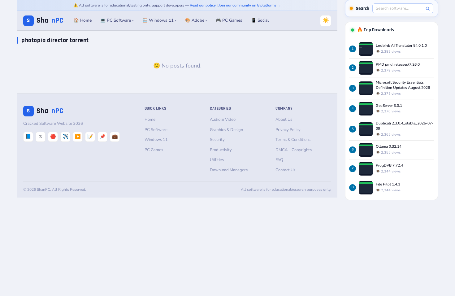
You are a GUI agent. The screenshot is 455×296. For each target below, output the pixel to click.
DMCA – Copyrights (293, 150)
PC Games (154, 150)
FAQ (279, 160)
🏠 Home (83, 20)
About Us (283, 119)
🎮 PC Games (229, 20)
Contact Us (285, 170)
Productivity (221, 150)
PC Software (156, 130)
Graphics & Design (226, 130)
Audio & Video (223, 119)
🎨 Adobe (196, 20)
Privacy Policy (288, 130)
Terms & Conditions (292, 139)
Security (217, 139)
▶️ (78, 136)
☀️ (326, 20)
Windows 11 (156, 139)
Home (150, 119)
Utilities (217, 160)
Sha (45, 20)
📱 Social (260, 20)
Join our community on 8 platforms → (250, 5)
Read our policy (203, 5)
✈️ (65, 136)
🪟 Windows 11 (159, 20)
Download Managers (229, 170)
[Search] (427, 8)
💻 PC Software (117, 20)
